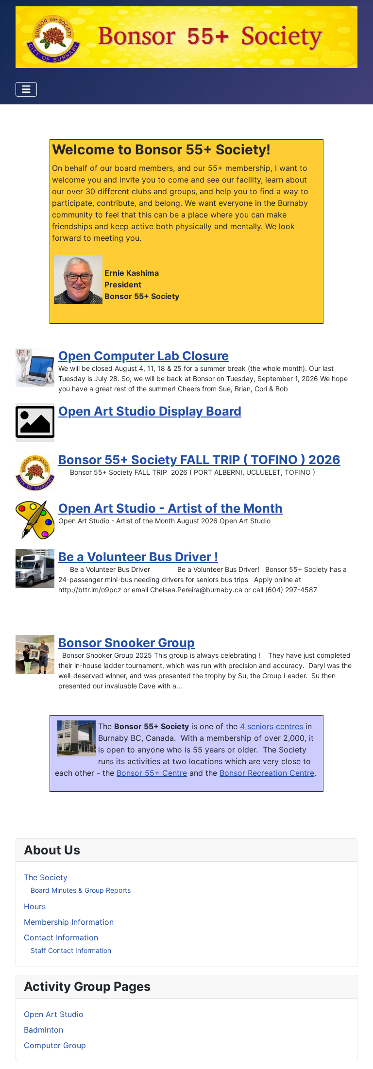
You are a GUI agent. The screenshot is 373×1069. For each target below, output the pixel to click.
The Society (46, 877)
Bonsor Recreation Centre (267, 773)
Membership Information (69, 922)
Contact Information (61, 937)
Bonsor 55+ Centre (152, 773)
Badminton (43, 1030)
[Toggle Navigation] (26, 89)
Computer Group (55, 1045)
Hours (35, 906)
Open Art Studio (54, 1014)
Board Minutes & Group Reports (81, 890)
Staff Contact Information (71, 950)
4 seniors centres (271, 726)
